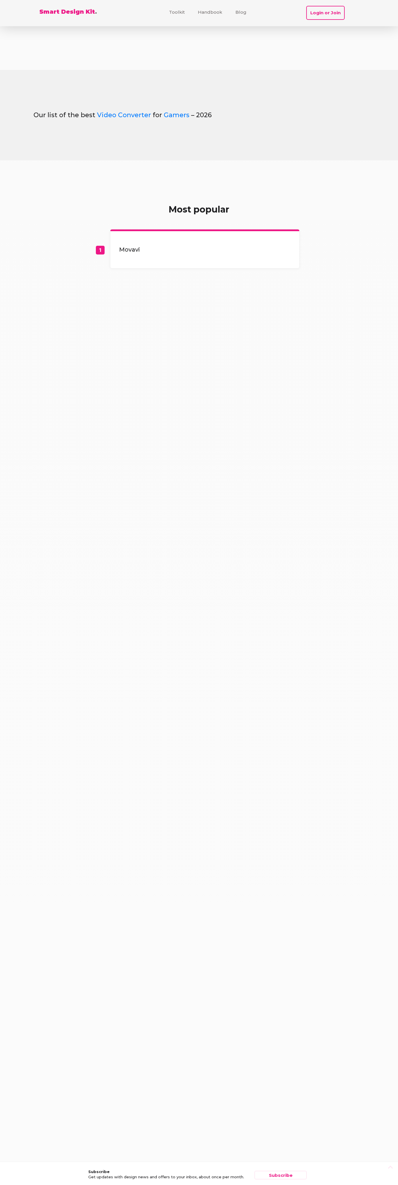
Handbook (210, 12)
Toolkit (177, 12)
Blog (240, 12)
